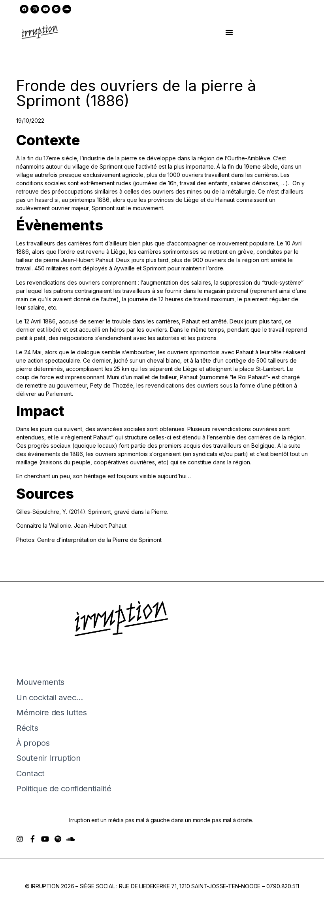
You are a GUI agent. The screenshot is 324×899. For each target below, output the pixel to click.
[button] (229, 32)
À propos (33, 743)
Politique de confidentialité (63, 788)
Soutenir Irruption (48, 758)
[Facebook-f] (32, 838)
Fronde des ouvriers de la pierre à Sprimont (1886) (136, 93)
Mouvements (40, 682)
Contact (30, 773)
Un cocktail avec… (49, 697)
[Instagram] (34, 9)
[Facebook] (24, 9)
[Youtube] (45, 9)
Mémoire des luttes (51, 712)
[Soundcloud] (66, 9)
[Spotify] (56, 9)
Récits (27, 728)
